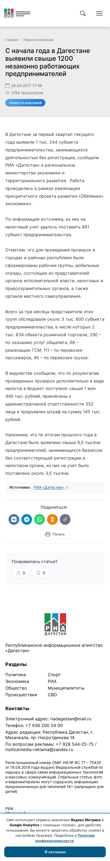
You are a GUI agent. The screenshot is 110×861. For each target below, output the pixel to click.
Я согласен (55, 852)
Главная (11, 40)
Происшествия (21, 694)
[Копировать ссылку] (65, 519)
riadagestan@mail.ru (70, 718)
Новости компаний (38, 40)
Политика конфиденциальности (29, 798)
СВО (52, 694)
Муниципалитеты (66, 688)
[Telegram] (26, 519)
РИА (52, 681)
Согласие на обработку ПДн (82, 798)
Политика (15, 674)
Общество (16, 688)
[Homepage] (17, 13)
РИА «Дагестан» (49, 487)
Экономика (17, 681)
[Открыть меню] (99, 13)
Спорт (54, 674)
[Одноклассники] (52, 519)
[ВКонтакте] (14, 519)
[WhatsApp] (39, 519)
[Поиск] (83, 13)
